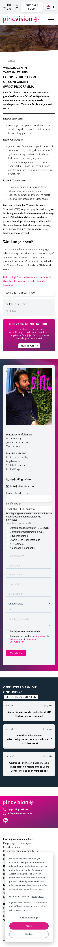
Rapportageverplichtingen (17, 843)
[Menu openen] (51, 19)
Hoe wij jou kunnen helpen (18, 839)
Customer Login (32, 7)
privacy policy (37, 896)
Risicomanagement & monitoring (21, 850)
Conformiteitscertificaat (21, 293)
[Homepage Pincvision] (21, 19)
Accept (29, 926)
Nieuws (11, 60)
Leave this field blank (17, 493)
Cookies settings (29, 917)
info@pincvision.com (22, 486)
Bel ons (9, 7)
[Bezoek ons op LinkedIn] (5, 821)
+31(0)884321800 (20, 479)
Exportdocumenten (13, 847)
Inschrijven (27, 346)
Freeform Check (14, 503)
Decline (29, 934)
